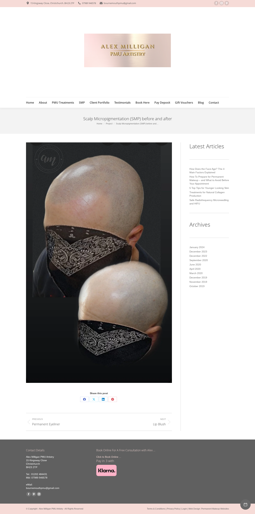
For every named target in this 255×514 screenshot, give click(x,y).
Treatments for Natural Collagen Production (207, 194)
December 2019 (198, 277)
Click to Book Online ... (108, 456)
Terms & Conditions (156, 509)
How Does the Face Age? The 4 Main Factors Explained (206, 171)
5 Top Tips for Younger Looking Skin (209, 188)
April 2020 (195, 268)
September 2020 (198, 260)
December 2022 (198, 255)
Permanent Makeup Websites (215, 509)
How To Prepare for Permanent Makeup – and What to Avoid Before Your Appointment (209, 180)
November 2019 (198, 281)
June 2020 (195, 264)
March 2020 (196, 273)
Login (184, 509)
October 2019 (197, 286)
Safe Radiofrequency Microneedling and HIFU (209, 202)
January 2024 (197, 247)
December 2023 (198, 251)
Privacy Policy (173, 509)
